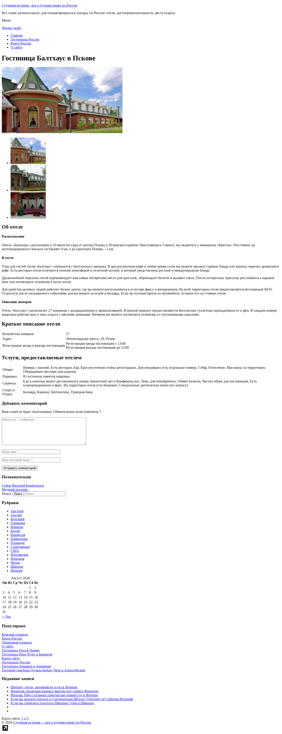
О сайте (16, 47)
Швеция (17, 566)
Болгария (17, 519)
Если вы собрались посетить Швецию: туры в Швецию (52, 703)
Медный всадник (15, 489)
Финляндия (19, 555)
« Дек (6, 616)
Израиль (17, 527)
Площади (18, 543)
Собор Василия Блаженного (23, 485)
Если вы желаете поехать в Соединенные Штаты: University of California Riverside (72, 699)
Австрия (17, 511)
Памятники (19, 539)
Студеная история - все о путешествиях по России (39, 5)
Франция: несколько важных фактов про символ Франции (54, 691)
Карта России (21, 43)
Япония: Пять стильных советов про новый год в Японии (54, 695)
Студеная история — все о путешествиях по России (52, 722)
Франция (17, 559)
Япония (16, 570)
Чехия (15, 562)
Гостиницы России (25, 39)
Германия (18, 523)
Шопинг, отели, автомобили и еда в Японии (44, 687)
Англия (16, 515)
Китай (15, 531)
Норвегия (18, 535)
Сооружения (20, 547)
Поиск (6, 494)
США (15, 551)
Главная (16, 35)
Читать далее (11, 28)
